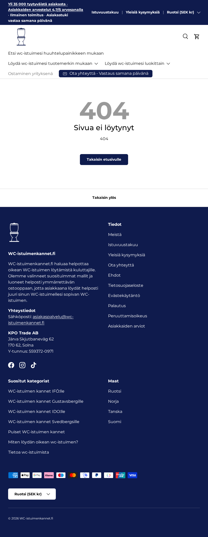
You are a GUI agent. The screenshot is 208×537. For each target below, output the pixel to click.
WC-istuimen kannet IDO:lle (36, 411)
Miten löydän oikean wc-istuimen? (43, 442)
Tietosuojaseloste (125, 285)
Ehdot (114, 275)
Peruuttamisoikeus (127, 316)
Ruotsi (114, 391)
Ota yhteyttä (121, 265)
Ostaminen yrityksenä (30, 73)
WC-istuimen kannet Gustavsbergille (45, 401)
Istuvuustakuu (105, 12)
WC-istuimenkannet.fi (36, 518)
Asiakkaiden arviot (126, 326)
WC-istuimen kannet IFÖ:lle (36, 391)
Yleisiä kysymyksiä (143, 12)
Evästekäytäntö (124, 295)
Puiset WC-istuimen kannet (36, 431)
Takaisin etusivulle (104, 159)
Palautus (117, 305)
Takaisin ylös (104, 197)
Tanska (115, 411)
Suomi (114, 421)
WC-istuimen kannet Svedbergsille (43, 421)
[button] (196, 36)
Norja (113, 401)
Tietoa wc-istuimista (28, 452)
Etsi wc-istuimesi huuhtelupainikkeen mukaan (56, 53)
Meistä (115, 234)
